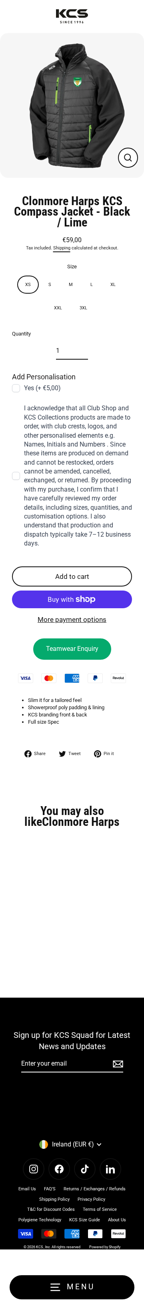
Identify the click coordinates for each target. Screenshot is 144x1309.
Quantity (21, 334)
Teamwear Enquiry (72, 648)
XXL (58, 308)
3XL (83, 308)
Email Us (27, 1189)
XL (113, 284)
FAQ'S (50, 1189)
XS (28, 284)
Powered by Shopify (104, 1247)
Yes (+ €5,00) (42, 388)
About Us (117, 1220)
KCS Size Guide (84, 1220)
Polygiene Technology (39, 1220)
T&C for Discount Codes (51, 1209)
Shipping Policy (54, 1199)
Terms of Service (100, 1209)
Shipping (61, 248)
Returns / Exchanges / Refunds (95, 1189)
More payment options (72, 619)
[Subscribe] (116, 1064)
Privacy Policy (91, 1199)
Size (72, 266)
